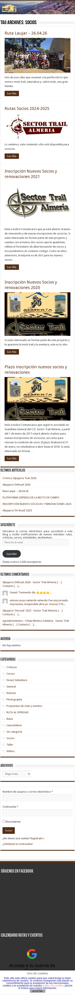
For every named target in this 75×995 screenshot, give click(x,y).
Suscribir (11, 553)
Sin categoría (14, 731)
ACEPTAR (37, 991)
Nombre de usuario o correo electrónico (27, 791)
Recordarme (13, 821)
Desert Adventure (16, 680)
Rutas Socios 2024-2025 (27, 108)
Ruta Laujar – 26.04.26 (26, 33)
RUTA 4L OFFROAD (17, 712)
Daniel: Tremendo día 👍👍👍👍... (30, 592)
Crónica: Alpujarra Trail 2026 (19, 478)
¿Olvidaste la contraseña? (17, 844)
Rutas (9, 718)
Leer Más (11, 93)
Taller (9, 744)
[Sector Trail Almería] (37, 7)
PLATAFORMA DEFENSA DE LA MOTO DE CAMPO (30, 497)
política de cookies (53, 985)
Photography (14, 699)
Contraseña (10, 806)
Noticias (11, 693)
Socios (10, 738)
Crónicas (11, 667)
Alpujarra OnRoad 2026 (16, 484)
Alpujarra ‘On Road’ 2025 (17, 510)
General (11, 686)
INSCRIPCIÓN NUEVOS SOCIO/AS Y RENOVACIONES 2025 (36, 504)
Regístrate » (37, 838)
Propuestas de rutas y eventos (24, 705)
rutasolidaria (14, 725)
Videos (10, 751)
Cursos (10, 673)
